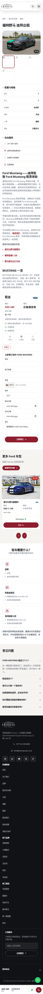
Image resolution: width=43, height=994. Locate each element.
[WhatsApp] (32, 990)
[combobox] (10, 385)
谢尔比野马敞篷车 (12, 249)
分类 (4, 797)
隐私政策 (5, 824)
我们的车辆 (13, 19)
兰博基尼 (5, 850)
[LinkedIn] (12, 759)
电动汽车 (5, 902)
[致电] (39, 990)
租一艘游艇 (6, 916)
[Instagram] (5, 759)
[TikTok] (33, 759)
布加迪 (4, 877)
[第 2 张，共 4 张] (21, 62)
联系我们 (16, 233)
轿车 (4, 923)
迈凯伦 (4, 856)
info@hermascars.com (23, 751)
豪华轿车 (5, 909)
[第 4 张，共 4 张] (8, 75)
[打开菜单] (38, 6)
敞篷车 (6, 347)
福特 (21, 19)
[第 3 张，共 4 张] (35, 62)
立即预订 (20, 439)
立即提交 (20, 953)
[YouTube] (19, 759)
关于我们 (5, 777)
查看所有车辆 (10, 468)
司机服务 (5, 889)
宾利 (4, 870)
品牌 (4, 783)
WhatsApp (20, 519)
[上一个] (18, 536)
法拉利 (4, 863)
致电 (20, 525)
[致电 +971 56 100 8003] (32, 6)
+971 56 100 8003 (23, 744)
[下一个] (24, 536)
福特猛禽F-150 (11, 255)
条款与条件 (6, 831)
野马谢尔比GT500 (12, 261)
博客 (4, 804)
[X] (26, 759)
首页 (4, 19)
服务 (4, 811)
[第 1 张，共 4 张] (8, 62)
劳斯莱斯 (5, 843)
